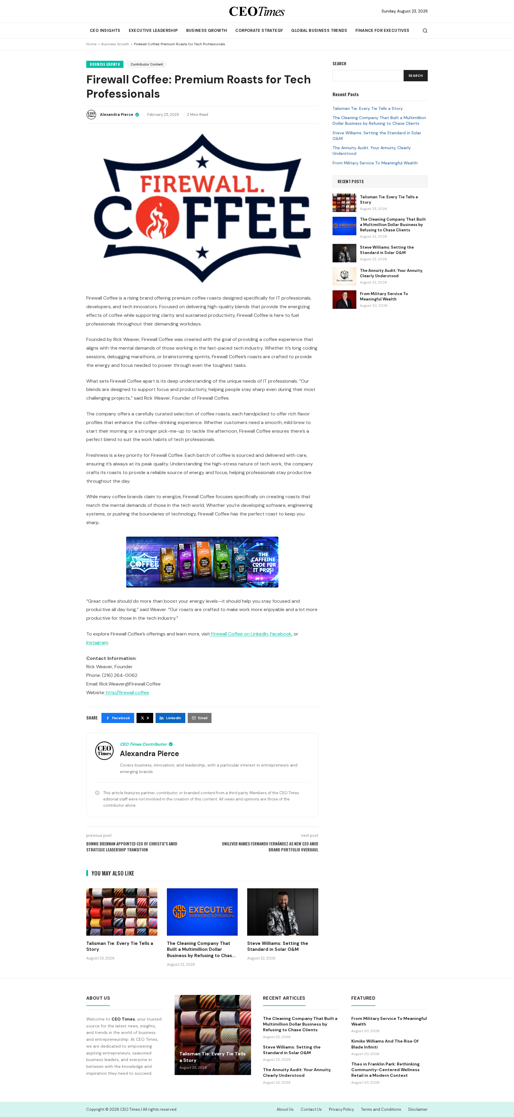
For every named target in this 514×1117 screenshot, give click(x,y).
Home (91, 44)
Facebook (281, 634)
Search (415, 76)
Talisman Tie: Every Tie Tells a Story (368, 108)
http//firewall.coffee (127, 692)
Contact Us (311, 1109)
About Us (285, 1109)
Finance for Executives (382, 30)
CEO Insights (105, 30)
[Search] (425, 30)
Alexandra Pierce (116, 114)
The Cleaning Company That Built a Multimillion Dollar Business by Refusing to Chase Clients (379, 120)
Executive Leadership (153, 30)
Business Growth (206, 30)
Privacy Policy (341, 1109)
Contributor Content (147, 64)
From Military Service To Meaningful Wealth (375, 163)
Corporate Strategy (259, 30)
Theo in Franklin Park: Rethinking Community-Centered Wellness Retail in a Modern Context (385, 1069)
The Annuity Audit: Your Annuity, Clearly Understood (372, 150)
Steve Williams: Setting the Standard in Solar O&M (377, 135)
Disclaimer (418, 1109)
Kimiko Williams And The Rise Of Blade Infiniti (385, 1043)
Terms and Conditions (381, 1109)
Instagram (97, 642)
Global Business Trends (319, 30)
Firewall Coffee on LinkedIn (239, 634)
